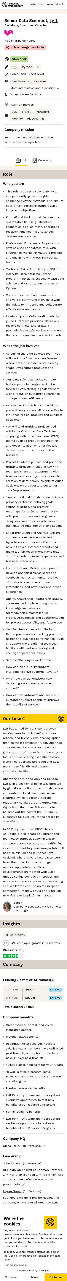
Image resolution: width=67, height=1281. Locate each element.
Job (24, 160)
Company (45, 160)
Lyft (54, 20)
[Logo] (12, 4)
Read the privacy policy (15, 1265)
